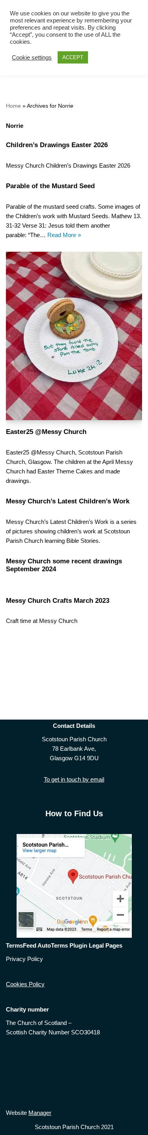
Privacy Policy (24, 958)
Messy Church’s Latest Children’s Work (67, 501)
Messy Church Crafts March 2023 (57, 600)
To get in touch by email (74, 779)
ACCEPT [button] (72, 57)
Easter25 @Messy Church (46, 431)
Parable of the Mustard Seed (50, 185)
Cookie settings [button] (32, 57)
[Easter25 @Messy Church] (74, 336)
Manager (39, 1112)
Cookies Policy (25, 984)
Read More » (64, 235)
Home (13, 106)
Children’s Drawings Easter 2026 (57, 144)
